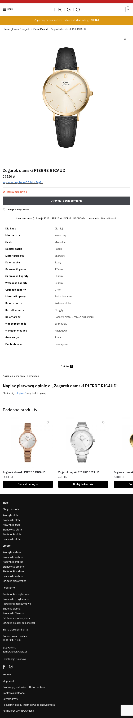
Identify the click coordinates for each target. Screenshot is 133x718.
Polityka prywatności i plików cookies (24, 687)
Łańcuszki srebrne (13, 576)
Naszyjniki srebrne (13, 561)
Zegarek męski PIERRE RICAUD (78, 472)
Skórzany (60, 255)
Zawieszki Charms (13, 613)
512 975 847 (9, 647)
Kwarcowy (60, 235)
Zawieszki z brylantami (16, 599)
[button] (125, 38)
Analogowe (61, 330)
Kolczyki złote (11, 515)
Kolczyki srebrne (12, 552)
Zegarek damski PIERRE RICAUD (24, 472)
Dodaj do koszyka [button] (28, 484)
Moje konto (9, 681)
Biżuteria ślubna (11, 608)
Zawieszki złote (12, 520)
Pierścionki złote (12, 534)
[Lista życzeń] (47, 422)
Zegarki (26, 29)
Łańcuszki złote (12, 539)
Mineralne (60, 242)
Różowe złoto (63, 303)
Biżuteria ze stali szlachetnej (19, 622)
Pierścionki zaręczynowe (17, 603)
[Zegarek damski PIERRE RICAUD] (28, 442)
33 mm (59, 276)
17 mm (59, 269)
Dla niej (59, 228)
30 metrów (61, 323)
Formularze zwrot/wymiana (18, 710)
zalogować (20, 393)
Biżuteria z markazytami (16, 618)
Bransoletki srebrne (14, 566)
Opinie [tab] (65, 366)
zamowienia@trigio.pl (15, 651)
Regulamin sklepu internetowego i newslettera (29, 704)
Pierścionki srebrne (13, 571)
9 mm (58, 289)
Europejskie (61, 344)
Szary (58, 262)
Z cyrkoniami (86, 317)
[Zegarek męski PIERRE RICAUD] (83, 442)
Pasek (58, 248)
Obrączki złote (11, 509)
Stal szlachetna (63, 296)
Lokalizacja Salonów (14, 659)
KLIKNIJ (94, 20)
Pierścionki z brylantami (16, 594)
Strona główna (11, 29)
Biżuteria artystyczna (14, 580)
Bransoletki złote (12, 529)
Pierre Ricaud (40, 29)
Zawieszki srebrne (13, 557)
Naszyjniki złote (11, 524)
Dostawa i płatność (14, 693)
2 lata (58, 337)
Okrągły (59, 310)
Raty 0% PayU (10, 698)
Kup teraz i (23, 182)
